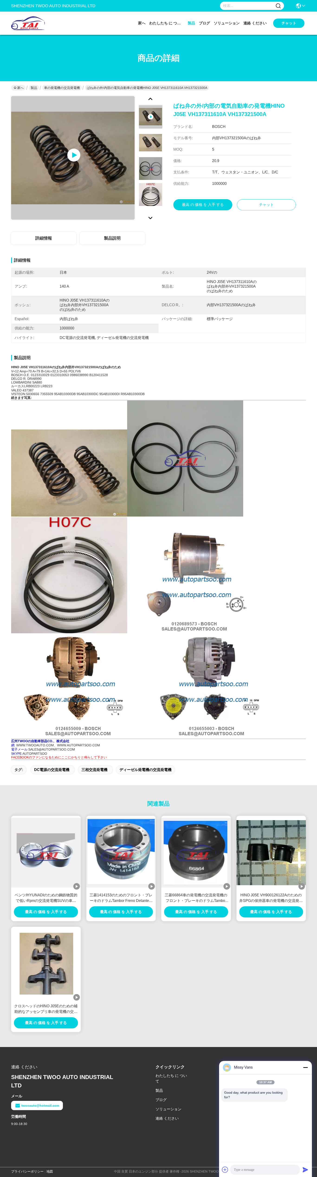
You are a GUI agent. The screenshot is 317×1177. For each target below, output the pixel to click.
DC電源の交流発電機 (51, 770)
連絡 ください (255, 23)
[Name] (278, 6)
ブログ (204, 23)
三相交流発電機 (94, 770)
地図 (49, 1171)
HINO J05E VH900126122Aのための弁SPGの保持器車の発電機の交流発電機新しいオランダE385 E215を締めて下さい (271, 898)
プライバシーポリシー (27, 1171)
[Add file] (225, 1169)
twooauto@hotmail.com (40, 1105)
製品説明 (112, 238)
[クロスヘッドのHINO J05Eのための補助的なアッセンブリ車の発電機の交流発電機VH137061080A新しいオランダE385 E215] (46, 964)
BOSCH (17, 375)
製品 (191, 23)
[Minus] (305, 1067)
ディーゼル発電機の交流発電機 (145, 770)
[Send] (305, 1169)
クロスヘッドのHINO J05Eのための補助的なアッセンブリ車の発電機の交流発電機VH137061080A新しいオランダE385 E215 (46, 1009)
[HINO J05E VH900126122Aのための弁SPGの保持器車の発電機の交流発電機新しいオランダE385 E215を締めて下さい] (271, 852)
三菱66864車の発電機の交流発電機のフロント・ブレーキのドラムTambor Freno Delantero (196, 898)
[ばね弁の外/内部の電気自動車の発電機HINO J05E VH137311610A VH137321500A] (73, 158)
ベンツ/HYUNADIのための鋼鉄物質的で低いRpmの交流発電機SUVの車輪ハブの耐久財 (46, 898)
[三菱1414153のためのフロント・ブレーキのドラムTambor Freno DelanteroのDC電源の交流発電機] (121, 853)
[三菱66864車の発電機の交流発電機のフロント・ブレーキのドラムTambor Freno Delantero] (196, 853)
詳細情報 (43, 238)
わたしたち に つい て (166, 23)
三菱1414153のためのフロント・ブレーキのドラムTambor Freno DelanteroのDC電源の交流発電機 (121, 898)
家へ (142, 23)
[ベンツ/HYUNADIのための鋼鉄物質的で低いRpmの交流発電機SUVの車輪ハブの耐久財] (46, 853)
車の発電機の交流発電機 (62, 88)
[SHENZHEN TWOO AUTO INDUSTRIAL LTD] (36, 23)
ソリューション (227, 23)
